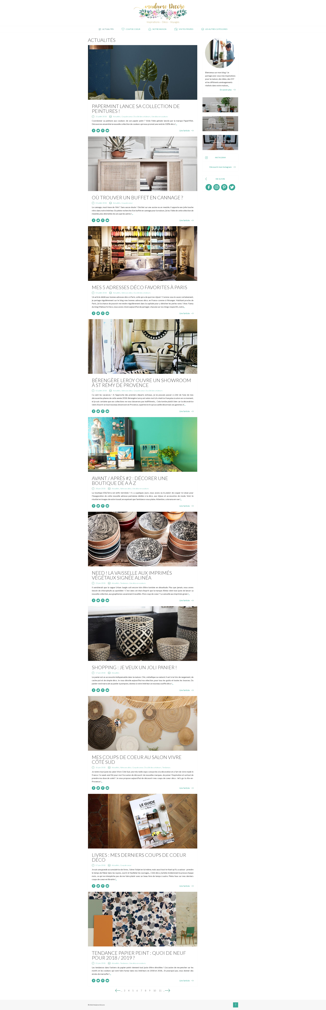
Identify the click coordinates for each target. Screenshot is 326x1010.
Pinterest (224, 187)
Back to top (235, 1004)
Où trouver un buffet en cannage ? (137, 197)
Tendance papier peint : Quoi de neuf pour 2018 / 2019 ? (139, 955)
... (176, 124)
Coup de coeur (133, 29)
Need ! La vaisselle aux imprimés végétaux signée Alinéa (132, 575)
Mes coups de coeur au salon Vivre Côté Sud (136, 759)
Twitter (232, 187)
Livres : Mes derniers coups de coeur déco (139, 857)
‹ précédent (117, 990)
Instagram (216, 187)
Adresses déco (127, 293)
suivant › (167, 990)
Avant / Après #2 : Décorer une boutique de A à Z (130, 480)
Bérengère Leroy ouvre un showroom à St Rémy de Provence (141, 382)
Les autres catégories (216, 29)
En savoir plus (226, 89)
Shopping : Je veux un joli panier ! (134, 667)
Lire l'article (184, 130)
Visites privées (186, 29)
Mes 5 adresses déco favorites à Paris (139, 287)
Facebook (209, 187)
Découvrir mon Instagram (220, 167)
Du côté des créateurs (142, 116)
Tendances (124, 583)
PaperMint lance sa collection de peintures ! (136, 108)
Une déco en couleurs (159, 116)
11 (160, 990)
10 (154, 990)
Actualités (108, 29)
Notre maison (159, 29)
